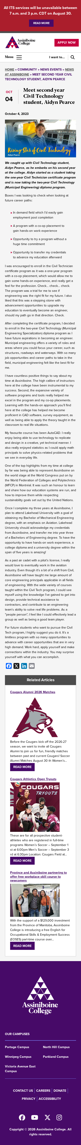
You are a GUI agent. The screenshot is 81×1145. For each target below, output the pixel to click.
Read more (41, 23)
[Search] (72, 57)
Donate (60, 1090)
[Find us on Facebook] (22, 1118)
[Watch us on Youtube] (34, 1118)
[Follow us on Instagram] (59, 1118)
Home (9, 69)
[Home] (20, 42)
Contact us (23, 1090)
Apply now (67, 42)
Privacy (28, 1098)
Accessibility (50, 1098)
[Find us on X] (47, 1118)
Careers (43, 1090)
